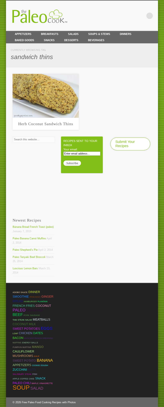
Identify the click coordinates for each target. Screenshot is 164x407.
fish (34, 374)
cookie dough (40, 365)
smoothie (21, 296)
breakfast (35, 310)
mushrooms (23, 355)
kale (36, 356)
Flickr (141, 16)
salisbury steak (22, 374)
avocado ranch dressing (38, 338)
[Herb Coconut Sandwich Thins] (46, 96)
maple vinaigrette (42, 383)
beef (18, 314)
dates (38, 333)
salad (36, 388)
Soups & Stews (99, 34)
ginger (47, 296)
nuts (32, 369)
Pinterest (133, 16)
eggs (46, 328)
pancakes (35, 297)
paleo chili (22, 383)
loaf (15, 333)
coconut (43, 305)
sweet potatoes (26, 328)
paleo (19, 310)
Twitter (124, 16)
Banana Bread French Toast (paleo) (33, 226)
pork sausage (32, 315)
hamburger (30, 301)
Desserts (71, 40)
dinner (34, 292)
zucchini (20, 369)
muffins (17, 343)
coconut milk (24, 324)
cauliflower (23, 351)
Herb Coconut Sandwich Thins (45, 124)
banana (45, 360)
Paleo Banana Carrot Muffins (29, 238)
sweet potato (24, 360)
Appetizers (23, 34)
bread (18, 301)
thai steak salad (22, 320)
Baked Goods (24, 40)
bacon (18, 338)
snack (40, 378)
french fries (24, 305)
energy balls (30, 343)
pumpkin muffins (22, 347)
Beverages (96, 40)
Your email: (70, 149)
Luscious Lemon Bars (25, 268)
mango (38, 347)
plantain (42, 301)
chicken (25, 333)
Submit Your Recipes (125, 144)
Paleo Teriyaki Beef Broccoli (29, 256)
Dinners (125, 34)
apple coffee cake (23, 379)
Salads (73, 34)
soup (21, 387)
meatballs (41, 319)
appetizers (22, 365)
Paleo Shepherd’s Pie (25, 249)
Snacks (49, 40)
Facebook (116, 16)
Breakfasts (49, 34)
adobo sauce (20, 292)
